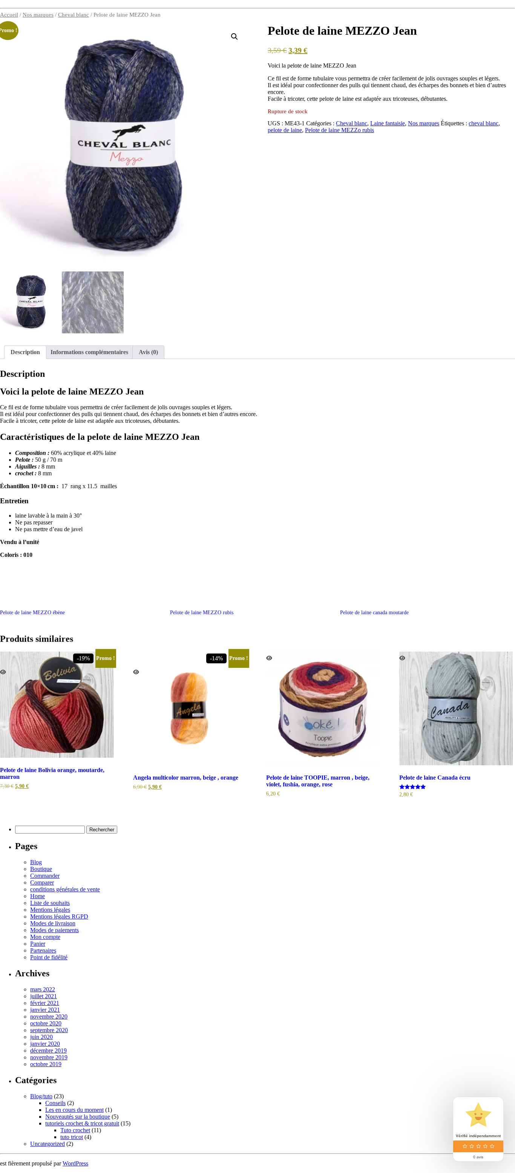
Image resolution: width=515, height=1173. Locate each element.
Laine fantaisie (387, 123)
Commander (45, 875)
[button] (234, 36)
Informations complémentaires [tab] (89, 352)
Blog (36, 862)
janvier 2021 (45, 1010)
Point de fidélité (48, 957)
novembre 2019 (48, 1057)
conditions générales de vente (65, 889)
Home (37, 896)
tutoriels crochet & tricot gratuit (82, 1123)
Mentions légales (50, 909)
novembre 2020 (48, 1016)
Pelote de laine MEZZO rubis (201, 612)
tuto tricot (71, 1137)
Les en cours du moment (74, 1110)
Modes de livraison (52, 923)
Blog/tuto (41, 1096)
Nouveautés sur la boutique (77, 1116)
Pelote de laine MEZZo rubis (339, 130)
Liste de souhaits (50, 903)
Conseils (55, 1103)
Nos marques (38, 15)
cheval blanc (483, 123)
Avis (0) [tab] (148, 352)
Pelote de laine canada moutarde (374, 612)
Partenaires (43, 950)
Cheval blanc (73, 15)
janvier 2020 (45, 1043)
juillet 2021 (43, 996)
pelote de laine (285, 130)
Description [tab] (25, 352)
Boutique (41, 869)
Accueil (9, 15)
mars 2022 (42, 989)
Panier (37, 943)
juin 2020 (41, 1037)
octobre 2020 (45, 1023)
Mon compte (45, 937)
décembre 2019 (48, 1050)
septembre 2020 (49, 1030)
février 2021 (44, 1003)
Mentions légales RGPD (59, 916)
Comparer (42, 882)
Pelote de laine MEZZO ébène (32, 612)
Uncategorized (47, 1144)
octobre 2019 (45, 1064)
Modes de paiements (54, 930)
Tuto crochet (75, 1130)
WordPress (75, 1163)
